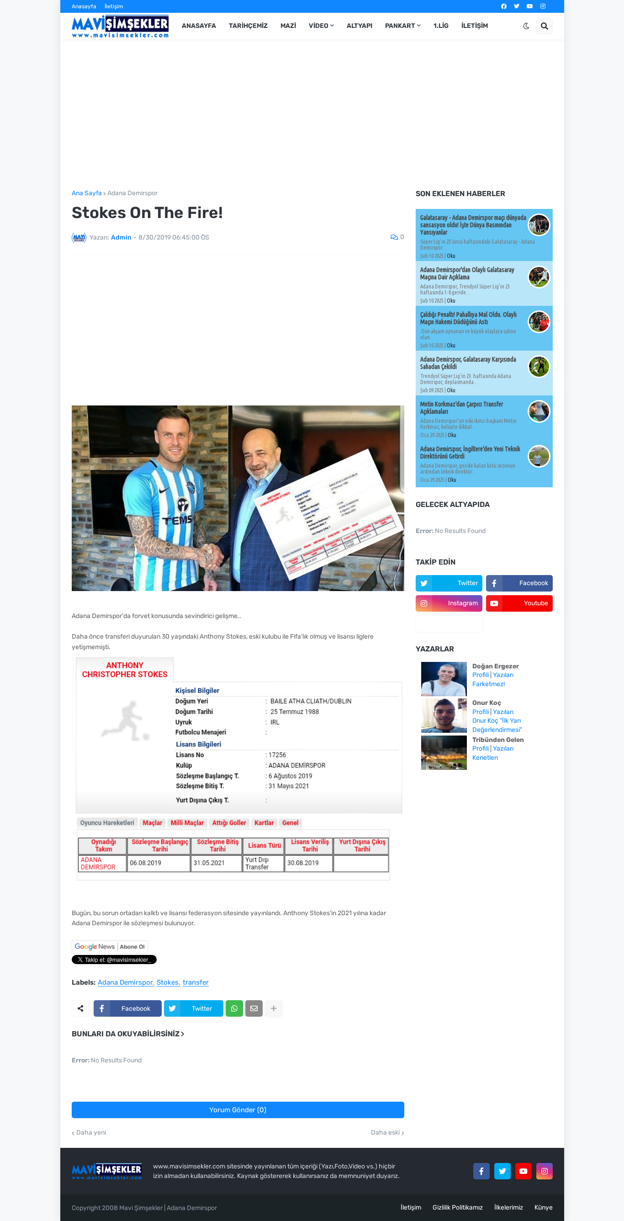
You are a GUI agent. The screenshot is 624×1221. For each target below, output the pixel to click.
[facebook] (504, 6)
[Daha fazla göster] (273, 1008)
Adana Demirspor (132, 193)
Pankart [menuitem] (400, 26)
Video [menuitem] (318, 26)
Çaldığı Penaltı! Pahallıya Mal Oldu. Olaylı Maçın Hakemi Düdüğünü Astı (468, 318)
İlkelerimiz (508, 1207)
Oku (451, 256)
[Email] (254, 1008)
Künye (543, 1207)
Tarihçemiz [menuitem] (248, 26)
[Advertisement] (312, 115)
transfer (196, 982)
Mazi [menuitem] (288, 26)
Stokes (168, 982)
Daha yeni (91, 1133)
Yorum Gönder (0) (237, 1110)
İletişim (114, 6)
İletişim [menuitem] (474, 26)
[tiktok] (449, 623)
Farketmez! (488, 684)
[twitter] (516, 6)
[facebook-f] (481, 1171)
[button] (526, 26)
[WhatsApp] (234, 1008)
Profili (480, 675)
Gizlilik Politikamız (458, 1207)
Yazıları (503, 675)
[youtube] (530, 6)
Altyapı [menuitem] (359, 26)
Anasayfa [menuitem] (199, 26)
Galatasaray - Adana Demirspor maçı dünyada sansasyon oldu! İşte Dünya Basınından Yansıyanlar (473, 225)
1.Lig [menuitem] (441, 26)
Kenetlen (485, 758)
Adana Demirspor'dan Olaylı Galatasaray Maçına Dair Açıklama (467, 273)
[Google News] (110, 951)
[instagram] (542, 6)
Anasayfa (84, 6)
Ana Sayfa (87, 193)
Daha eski (385, 1133)
